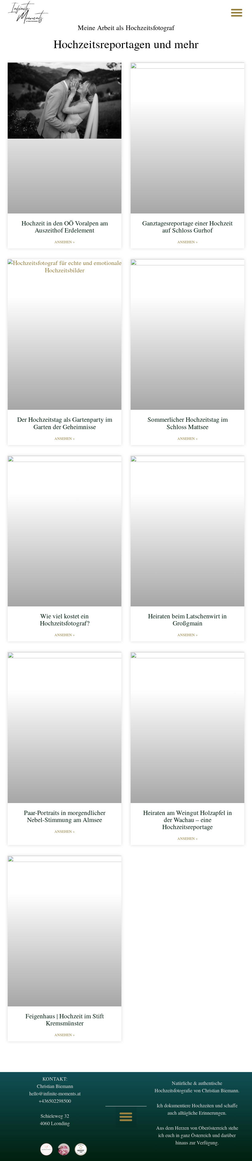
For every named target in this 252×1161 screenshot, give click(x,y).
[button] (236, 12)
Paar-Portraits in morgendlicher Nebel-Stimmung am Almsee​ (64, 816)
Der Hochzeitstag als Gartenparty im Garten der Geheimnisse (64, 423)
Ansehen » (64, 241)
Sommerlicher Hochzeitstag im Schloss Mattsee (188, 423)
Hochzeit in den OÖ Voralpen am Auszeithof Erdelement (65, 226)
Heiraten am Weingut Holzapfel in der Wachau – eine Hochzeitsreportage (187, 819)
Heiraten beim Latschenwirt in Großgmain (187, 619)
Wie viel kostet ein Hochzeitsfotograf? (64, 619)
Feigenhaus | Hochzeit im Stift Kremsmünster (65, 1019)
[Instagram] (29, 1149)
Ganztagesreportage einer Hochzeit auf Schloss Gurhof (187, 226)
